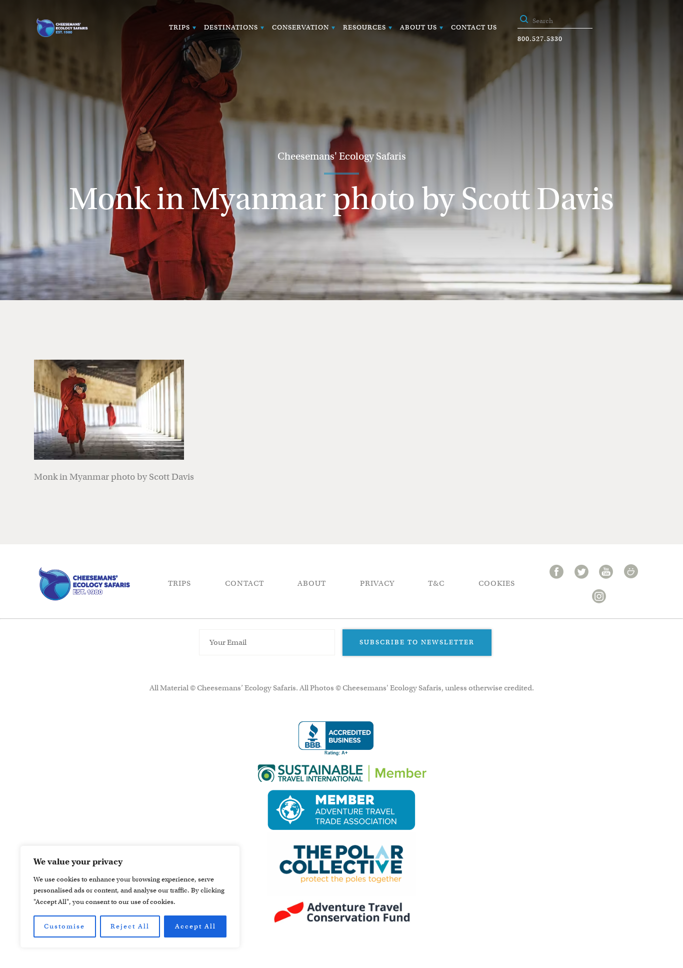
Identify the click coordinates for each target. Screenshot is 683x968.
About (312, 583)
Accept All (195, 926)
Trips (179, 27)
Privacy (377, 583)
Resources (364, 27)
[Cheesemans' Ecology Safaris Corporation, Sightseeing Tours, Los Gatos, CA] (336, 738)
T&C (436, 583)
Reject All (130, 926)
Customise (64, 926)
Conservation (300, 27)
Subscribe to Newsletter (417, 642)
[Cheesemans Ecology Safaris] (62, 27)
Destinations (231, 27)
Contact (244, 583)
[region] (130, 896)
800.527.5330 (540, 39)
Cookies (496, 583)
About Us (418, 27)
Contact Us (474, 27)
